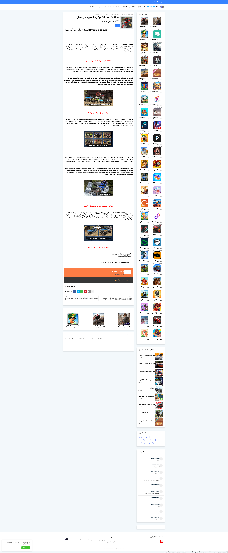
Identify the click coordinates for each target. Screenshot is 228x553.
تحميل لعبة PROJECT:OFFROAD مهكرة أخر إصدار (157, 235)
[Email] (89, 291)
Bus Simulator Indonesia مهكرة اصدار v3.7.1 (146, 371)
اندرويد (121, 14)
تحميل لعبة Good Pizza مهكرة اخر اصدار (157, 79)
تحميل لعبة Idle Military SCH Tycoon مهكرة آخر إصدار (72, 326)
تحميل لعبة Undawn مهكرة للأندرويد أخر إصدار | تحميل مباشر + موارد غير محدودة (124, 326)
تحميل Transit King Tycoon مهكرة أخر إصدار (144, 300)
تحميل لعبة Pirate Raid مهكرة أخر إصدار (157, 209)
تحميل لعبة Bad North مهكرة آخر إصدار (157, 66)
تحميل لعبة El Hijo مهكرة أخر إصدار (157, 313)
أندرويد (130, 7)
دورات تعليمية (93, 7)
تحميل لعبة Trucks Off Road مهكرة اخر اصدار (98, 326)
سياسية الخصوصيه (154, 2)
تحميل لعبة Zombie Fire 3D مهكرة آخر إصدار (157, 53)
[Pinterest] (85, 291)
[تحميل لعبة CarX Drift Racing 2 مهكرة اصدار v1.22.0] (159, 356)
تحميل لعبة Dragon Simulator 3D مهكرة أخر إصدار (144, 261)
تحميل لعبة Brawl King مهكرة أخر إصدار (157, 339)
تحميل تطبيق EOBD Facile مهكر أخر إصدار (157, 261)
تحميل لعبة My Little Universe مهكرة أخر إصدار (144, 92)
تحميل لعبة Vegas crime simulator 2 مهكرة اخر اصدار (144, 66)
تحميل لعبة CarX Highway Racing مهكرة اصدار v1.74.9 (146, 404)
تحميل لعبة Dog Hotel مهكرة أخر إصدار (157, 287)
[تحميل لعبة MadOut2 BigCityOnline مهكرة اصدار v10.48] (159, 364)
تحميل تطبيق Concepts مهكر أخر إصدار (144, 209)
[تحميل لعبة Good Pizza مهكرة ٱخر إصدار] (159, 422)
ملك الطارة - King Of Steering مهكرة (146, 380)
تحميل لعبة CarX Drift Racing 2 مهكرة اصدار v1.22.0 (146, 355)
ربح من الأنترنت (142, 443)
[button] (158, 7)
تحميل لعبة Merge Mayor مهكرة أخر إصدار (144, 313)
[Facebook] (74, 291)
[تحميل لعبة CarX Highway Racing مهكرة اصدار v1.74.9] (159, 405)
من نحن (163, 2)
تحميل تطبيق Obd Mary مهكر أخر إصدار (144, 248)
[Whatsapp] (81, 291)
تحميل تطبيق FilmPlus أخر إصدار (157, 105)
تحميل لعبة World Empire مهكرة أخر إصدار (144, 183)
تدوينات (109, 7)
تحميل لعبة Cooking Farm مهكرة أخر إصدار (144, 222)
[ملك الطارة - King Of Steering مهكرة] (159, 381)
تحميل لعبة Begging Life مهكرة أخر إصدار (157, 300)
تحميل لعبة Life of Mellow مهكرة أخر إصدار (144, 105)
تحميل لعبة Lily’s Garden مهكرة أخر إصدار (144, 326)
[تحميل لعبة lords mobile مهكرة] (159, 397)
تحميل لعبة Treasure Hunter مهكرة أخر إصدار (144, 274)
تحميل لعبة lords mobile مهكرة (146, 396)
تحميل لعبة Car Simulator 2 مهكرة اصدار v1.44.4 (146, 388)
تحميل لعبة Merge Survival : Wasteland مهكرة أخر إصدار (144, 170)
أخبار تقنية (114, 7)
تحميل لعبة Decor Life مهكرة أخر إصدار (157, 196)
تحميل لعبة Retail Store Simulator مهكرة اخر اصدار (157, 92)
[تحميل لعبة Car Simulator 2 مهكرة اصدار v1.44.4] (159, 389)
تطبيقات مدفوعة (122, 7)
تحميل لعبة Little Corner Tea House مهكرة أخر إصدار (144, 339)
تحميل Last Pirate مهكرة (144, 412)
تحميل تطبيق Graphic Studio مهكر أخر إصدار (157, 222)
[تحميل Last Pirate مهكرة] (159, 413)
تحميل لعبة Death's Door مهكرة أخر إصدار (157, 157)
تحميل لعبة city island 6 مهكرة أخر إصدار (144, 157)
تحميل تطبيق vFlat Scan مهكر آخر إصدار (157, 40)
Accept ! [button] (25, 548)
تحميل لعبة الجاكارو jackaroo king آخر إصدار (144, 53)
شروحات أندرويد (102, 7)
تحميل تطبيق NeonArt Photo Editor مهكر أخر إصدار (144, 235)
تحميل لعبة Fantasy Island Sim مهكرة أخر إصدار (144, 118)
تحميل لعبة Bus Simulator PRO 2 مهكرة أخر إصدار (157, 274)
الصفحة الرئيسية (140, 7)
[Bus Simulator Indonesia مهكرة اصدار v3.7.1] (159, 373)
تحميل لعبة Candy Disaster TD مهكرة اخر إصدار (144, 144)
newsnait (151, 7)
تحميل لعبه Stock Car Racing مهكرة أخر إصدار (157, 326)
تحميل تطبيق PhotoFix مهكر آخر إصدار (157, 144)
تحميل (127, 272)
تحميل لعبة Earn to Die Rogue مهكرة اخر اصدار (144, 79)
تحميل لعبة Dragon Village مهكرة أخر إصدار (144, 287)
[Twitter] (78, 291)
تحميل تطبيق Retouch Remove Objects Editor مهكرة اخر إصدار (144, 131)
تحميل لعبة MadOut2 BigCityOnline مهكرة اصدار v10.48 (146, 363)
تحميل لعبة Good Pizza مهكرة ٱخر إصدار (146, 421)
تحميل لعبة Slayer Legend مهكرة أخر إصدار (157, 170)
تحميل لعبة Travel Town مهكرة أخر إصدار (157, 183)
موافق (24, 544)
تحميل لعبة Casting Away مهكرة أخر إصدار (157, 118)
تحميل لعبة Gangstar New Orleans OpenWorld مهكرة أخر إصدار (157, 131)
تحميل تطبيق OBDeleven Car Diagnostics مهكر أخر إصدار (157, 248)
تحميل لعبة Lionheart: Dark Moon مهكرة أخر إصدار (144, 196)
